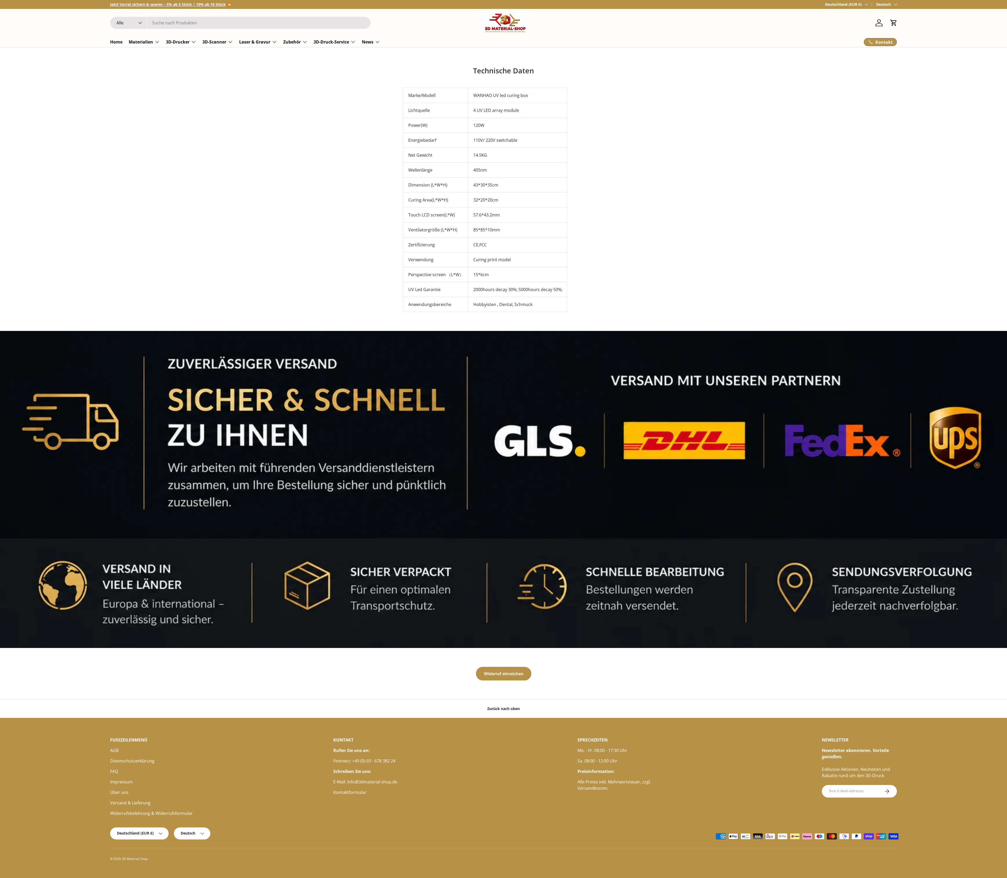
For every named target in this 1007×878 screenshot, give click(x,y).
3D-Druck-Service (331, 42)
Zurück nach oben (503, 708)
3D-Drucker (178, 42)
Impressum (121, 782)
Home (116, 42)
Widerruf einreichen (503, 673)
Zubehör (292, 42)
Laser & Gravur (254, 42)
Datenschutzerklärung (132, 761)
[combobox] (240, 23)
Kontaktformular (349, 792)
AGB (114, 750)
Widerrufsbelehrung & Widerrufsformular (151, 813)
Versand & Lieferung (130, 803)
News (367, 42)
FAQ (114, 771)
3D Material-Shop (135, 859)
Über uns (119, 792)
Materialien (141, 42)
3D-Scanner (214, 42)
